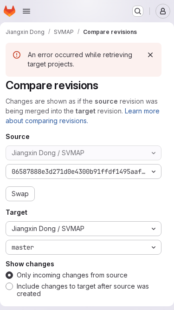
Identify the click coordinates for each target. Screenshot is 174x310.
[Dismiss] (150, 54)
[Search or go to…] (137, 11)
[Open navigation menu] (26, 11)
